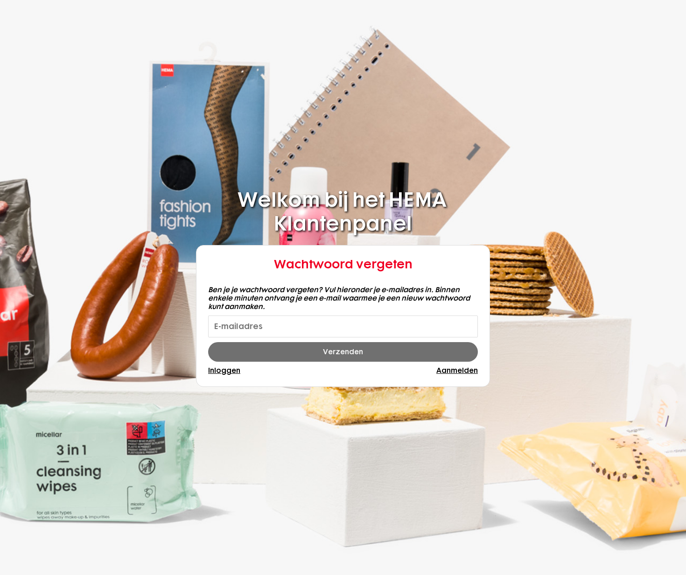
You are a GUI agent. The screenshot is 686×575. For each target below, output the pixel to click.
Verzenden (343, 352)
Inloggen (224, 370)
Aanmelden (457, 370)
